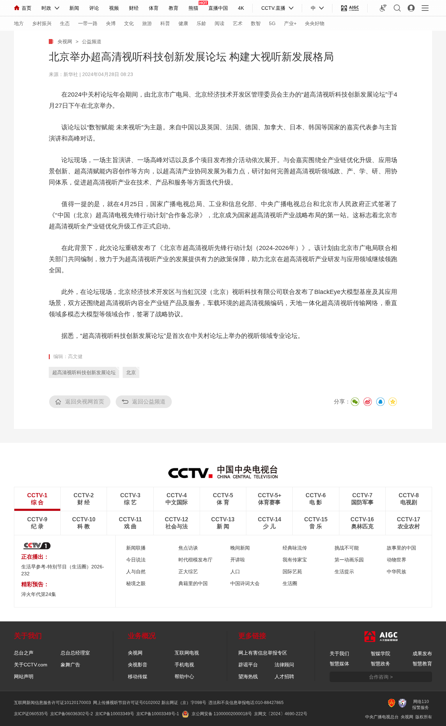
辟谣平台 (248, 664)
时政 (46, 8)
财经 (134, 8)
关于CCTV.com (30, 664)
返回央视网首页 (84, 401)
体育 (154, 8)
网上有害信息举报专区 (262, 653)
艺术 (238, 23)
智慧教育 (422, 663)
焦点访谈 (188, 548)
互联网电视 (187, 653)
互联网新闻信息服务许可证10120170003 (52, 702)
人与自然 (136, 571)
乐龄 (201, 23)
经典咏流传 (295, 548)
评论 (94, 8)
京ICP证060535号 (31, 713)
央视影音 (137, 664)
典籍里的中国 (193, 583)
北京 (131, 372)
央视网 (64, 41)
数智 (256, 23)
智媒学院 (380, 653)
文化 (129, 23)
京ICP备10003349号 (114, 713)
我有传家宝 (295, 559)
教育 (173, 8)
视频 (114, 8)
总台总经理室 (75, 653)
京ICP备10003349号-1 (157, 713)
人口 (235, 571)
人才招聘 (284, 676)
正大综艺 (188, 571)
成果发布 (422, 653)
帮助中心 (184, 676)
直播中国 (218, 8)
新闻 (74, 8)
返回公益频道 (149, 401)
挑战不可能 (346, 548)
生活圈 (290, 583)
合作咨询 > (381, 677)
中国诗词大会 (245, 583)
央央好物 (314, 23)
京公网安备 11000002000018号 (222, 713)
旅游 (147, 23)
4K (241, 8)
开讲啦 (237, 559)
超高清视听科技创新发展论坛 (84, 372)
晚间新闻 (240, 548)
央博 (111, 23)
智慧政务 (380, 663)
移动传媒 (137, 676)
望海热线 (248, 676)
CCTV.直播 (273, 8)
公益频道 (91, 41)
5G (272, 23)
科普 (165, 23)
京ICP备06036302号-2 (71, 713)
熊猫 (193, 8)
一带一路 (88, 23)
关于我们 (339, 653)
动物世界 (396, 559)
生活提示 (344, 571)
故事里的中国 (401, 548)
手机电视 (184, 664)
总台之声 (23, 653)
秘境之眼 (136, 583)
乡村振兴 (42, 23)
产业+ (290, 23)
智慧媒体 (339, 663)
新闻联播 (136, 548)
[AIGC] (350, 8)
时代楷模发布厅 (195, 559)
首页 (26, 8)
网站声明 (23, 676)
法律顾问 (284, 664)
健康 (183, 23)
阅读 (219, 23)
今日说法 (136, 559)
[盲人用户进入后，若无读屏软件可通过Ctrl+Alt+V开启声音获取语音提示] (383, 8)
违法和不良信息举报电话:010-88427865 (246, 702)
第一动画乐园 (349, 559)
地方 (19, 23)
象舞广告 (70, 664)
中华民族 (396, 571)
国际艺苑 (292, 571)
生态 (65, 23)
